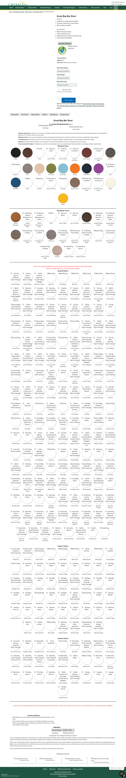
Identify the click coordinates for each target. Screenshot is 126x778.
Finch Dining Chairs (38, 11)
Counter (72, 106)
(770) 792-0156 (62, 776)
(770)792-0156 (116, 6)
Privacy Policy (4, 774)
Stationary (96, 106)
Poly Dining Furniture (18, 11)
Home (11, 7)
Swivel (59, 108)
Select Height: (61, 74)
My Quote (121, 9)
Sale (104, 7)
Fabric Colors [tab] (35, 114)
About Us (52, 769)
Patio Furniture (20, 7)
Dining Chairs (28, 11)
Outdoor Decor (83, 7)
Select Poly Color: (62, 81)
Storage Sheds (32, 7)
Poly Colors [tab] (24, 114)
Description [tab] (15, 114)
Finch (77, 106)
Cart (111, 7)
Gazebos (57, 7)
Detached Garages (45, 7)
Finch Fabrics (100, 103)
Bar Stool (66, 106)
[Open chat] (121, 773)
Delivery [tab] (44, 114)
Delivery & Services (64, 769)
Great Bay (82, 106)
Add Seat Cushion (66, 89)
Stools (102, 106)
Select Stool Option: (62, 68)
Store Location (95, 7)
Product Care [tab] (64, 114)
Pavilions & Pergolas (69, 7)
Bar (61, 106)
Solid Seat (89, 106)
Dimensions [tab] (54, 114)
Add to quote (68, 100)
